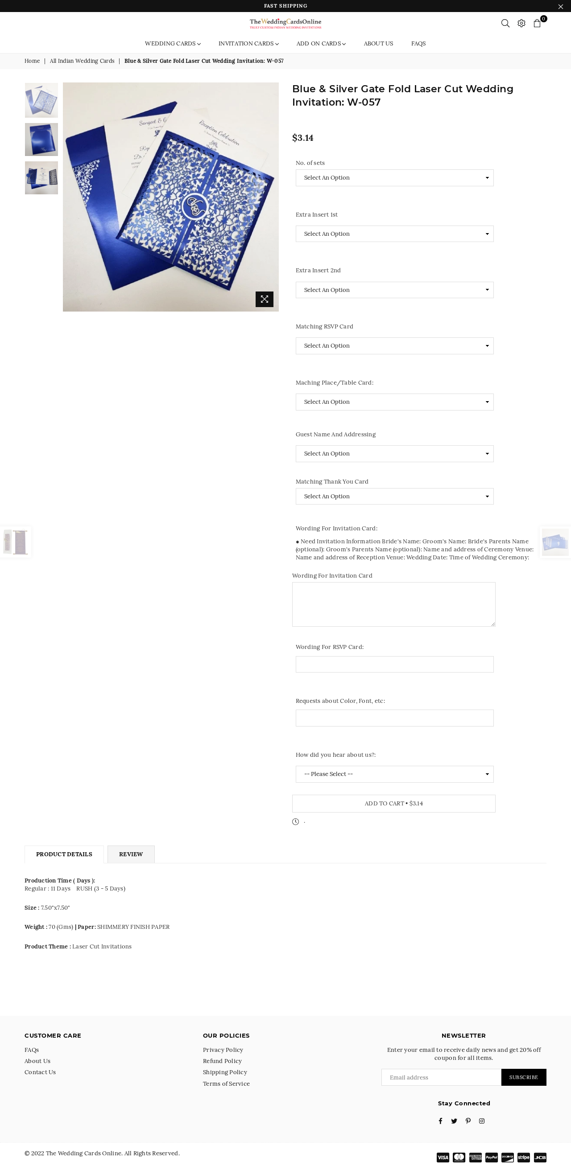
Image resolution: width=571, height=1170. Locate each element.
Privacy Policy (223, 1050)
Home (32, 60)
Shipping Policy (225, 1072)
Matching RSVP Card (325, 326)
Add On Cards (319, 43)
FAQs (418, 43)
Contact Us (40, 1072)
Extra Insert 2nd (318, 270)
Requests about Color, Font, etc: (340, 701)
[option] (171, 197)
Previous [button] (71, 197)
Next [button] (271, 197)
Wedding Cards (171, 43)
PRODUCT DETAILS (64, 854)
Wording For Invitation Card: (336, 528)
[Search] (505, 23)
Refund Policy (222, 1061)
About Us (378, 43)
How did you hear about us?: (336, 755)
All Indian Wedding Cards (82, 60)
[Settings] (521, 23)
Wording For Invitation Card (332, 575)
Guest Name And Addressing (336, 434)
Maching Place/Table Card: (335, 382)
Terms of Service (226, 1084)
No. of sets (310, 163)
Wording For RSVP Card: (330, 647)
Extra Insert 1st (317, 214)
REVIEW (131, 854)
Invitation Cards (247, 43)
